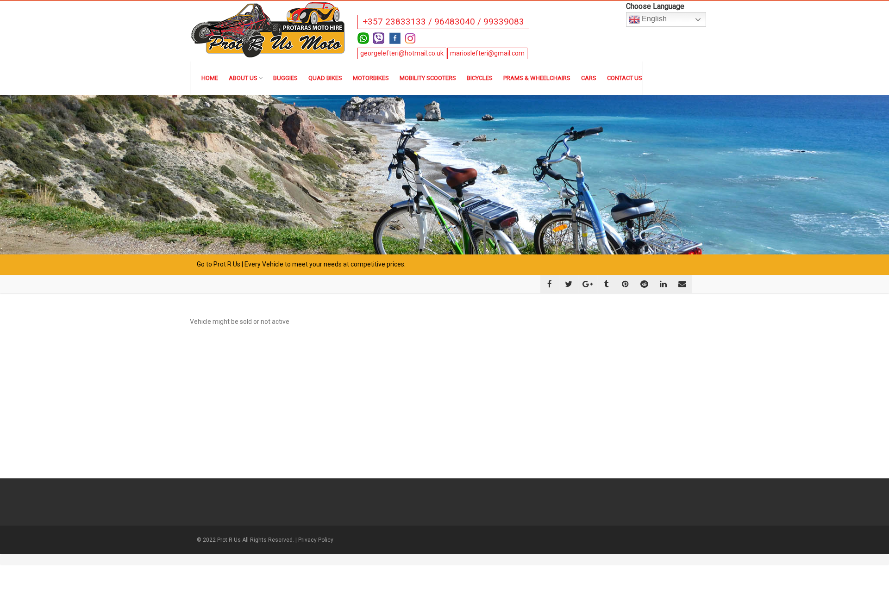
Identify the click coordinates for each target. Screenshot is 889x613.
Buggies (285, 77)
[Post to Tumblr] (606, 284)
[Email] (682, 284)
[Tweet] (568, 284)
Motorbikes (371, 77)
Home (209, 77)
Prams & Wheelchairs (536, 77)
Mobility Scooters (428, 77)
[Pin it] (625, 284)
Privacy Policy (315, 540)
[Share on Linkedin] (663, 284)
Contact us (624, 77)
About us (243, 77)
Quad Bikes (325, 77)
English (653, 19)
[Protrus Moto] (269, 28)
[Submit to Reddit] (644, 284)
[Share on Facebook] (549, 284)
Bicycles (480, 77)
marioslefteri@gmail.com (487, 53)
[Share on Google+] (587, 284)
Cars (588, 77)
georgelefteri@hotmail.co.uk (402, 53)
